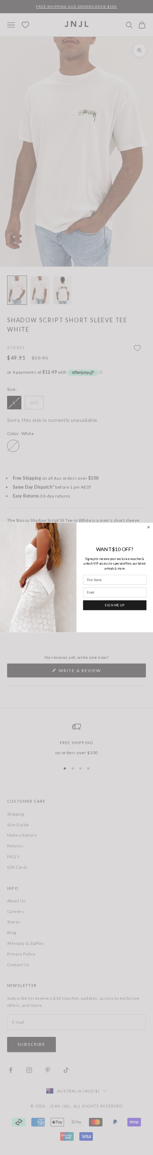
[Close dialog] (148, 527)
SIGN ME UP (115, 605)
